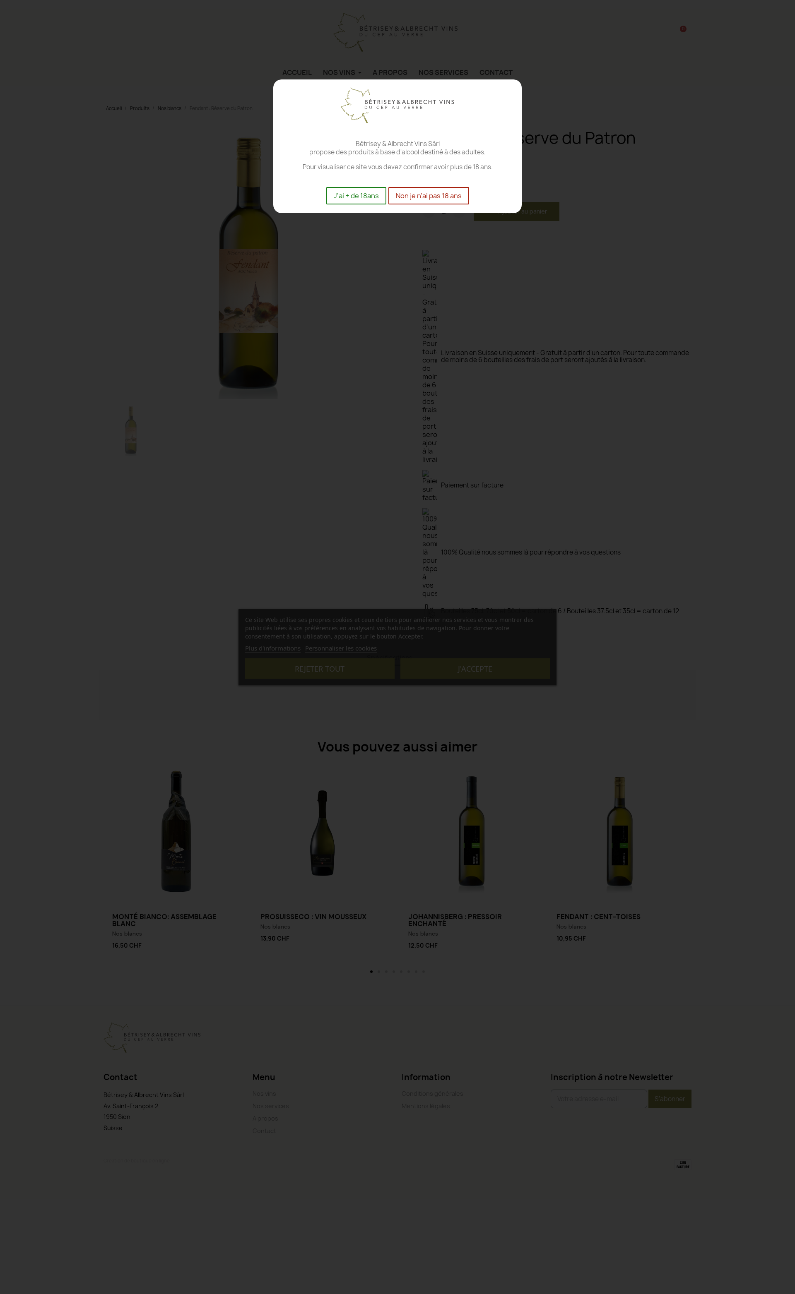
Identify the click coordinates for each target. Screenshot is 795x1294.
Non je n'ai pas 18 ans (429, 195)
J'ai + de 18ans (356, 195)
